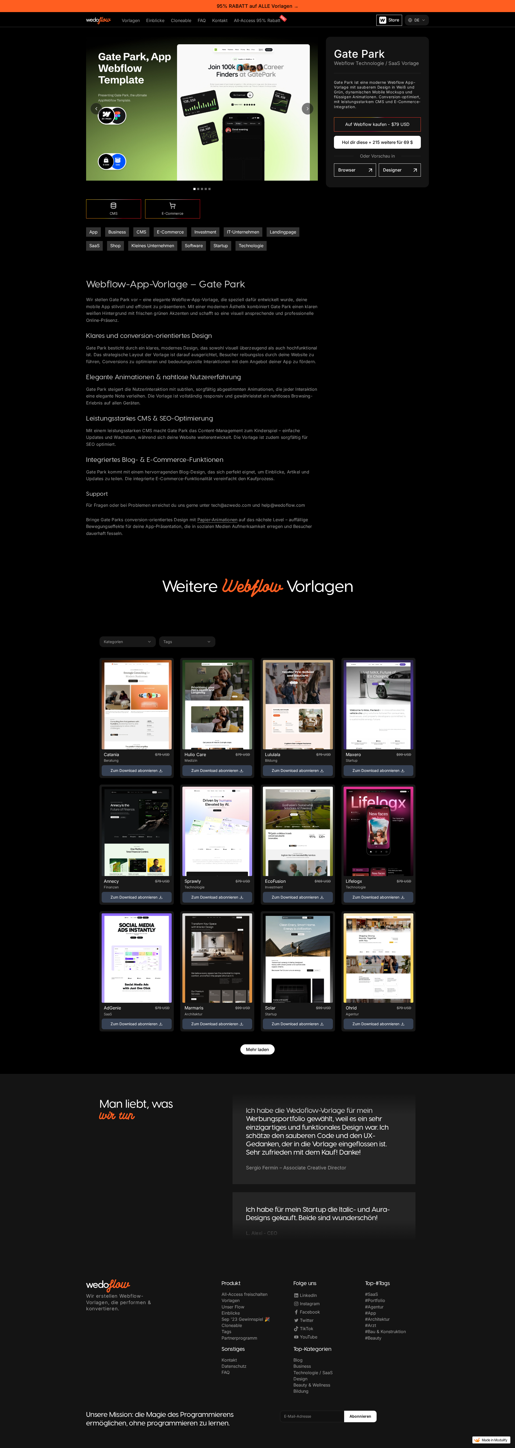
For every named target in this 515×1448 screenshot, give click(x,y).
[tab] (194, 189)
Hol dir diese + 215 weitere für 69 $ (377, 142)
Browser (346, 170)
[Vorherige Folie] (96, 109)
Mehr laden (257, 1049)
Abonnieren (360, 1416)
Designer (392, 170)
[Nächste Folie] (308, 109)
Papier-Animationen (217, 519)
